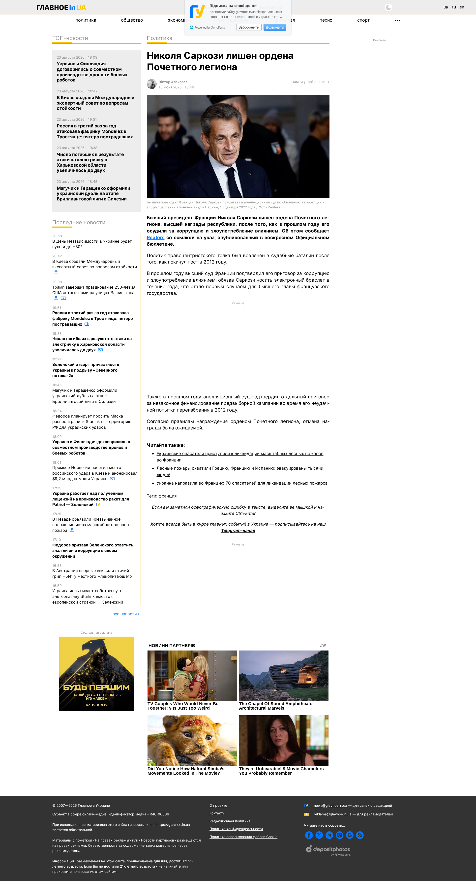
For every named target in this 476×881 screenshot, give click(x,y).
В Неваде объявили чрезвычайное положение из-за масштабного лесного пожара (91, 522)
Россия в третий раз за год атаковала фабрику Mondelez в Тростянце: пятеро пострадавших (92, 316)
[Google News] (350, 835)
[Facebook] (309, 835)
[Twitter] (319, 835)
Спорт (363, 20)
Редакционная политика (229, 821)
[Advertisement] (238, 347)
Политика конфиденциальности (236, 829)
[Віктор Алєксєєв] (152, 87)
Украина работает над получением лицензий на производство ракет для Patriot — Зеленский (90, 496)
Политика (86, 20)
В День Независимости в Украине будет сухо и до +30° (92, 241)
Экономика (180, 20)
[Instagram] (339, 835)
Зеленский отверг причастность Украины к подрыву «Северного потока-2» (85, 367)
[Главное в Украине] (61, 8)
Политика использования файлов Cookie (243, 837)
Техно (326, 20)
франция (168, 495)
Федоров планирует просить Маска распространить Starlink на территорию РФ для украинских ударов (91, 419)
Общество (132, 20)
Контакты (217, 813)
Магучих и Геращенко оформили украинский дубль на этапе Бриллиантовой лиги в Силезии (84, 393)
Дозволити (275, 27)
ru (454, 6)
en (462, 6)
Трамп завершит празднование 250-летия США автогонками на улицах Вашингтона (93, 287)
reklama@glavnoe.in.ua (333, 814)
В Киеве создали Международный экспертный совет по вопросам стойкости (94, 261)
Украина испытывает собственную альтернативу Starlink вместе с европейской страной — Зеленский (87, 594)
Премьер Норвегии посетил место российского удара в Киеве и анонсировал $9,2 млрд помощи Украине (95, 470)
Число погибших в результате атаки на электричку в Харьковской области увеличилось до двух (92, 341)
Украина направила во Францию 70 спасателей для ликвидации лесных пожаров (242, 483)
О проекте (218, 805)
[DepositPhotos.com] (328, 851)
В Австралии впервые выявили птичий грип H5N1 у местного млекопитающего (92, 571)
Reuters (156, 237)
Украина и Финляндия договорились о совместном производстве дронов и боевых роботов (91, 445)
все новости (125, 613)
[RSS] (360, 835)
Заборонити (249, 27)
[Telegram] (329, 835)
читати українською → (310, 81)
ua (446, 6)
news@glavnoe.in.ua (330, 805)
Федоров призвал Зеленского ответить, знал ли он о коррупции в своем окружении (93, 548)
